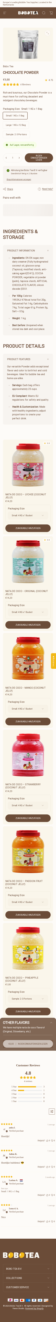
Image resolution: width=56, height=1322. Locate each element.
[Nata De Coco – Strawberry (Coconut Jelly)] (28, 755)
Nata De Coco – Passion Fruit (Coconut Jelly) (24, 883)
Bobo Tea (8, 66)
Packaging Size (16, 508)
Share (10, 189)
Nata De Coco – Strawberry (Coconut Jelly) (23, 786)
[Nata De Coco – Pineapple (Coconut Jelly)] (28, 948)
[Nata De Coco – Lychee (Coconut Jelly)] (28, 465)
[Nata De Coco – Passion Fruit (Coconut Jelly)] (28, 851)
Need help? (47, 189)
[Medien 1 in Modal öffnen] (48, 33)
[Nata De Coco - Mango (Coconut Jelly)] (28, 658)
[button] (37, 13)
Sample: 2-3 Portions (16, 134)
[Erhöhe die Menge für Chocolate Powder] (19, 157)
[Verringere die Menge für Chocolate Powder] (6, 157)
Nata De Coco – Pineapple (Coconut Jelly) (21, 979)
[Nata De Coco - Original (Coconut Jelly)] (28, 561)
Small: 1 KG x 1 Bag (15, 115)
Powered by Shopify (34, 1308)
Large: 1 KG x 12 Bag (16, 125)
